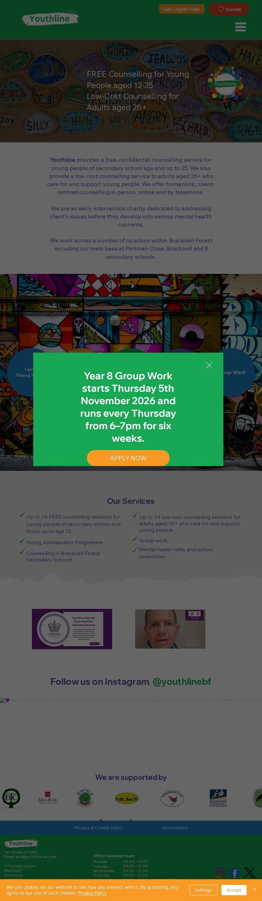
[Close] (254, 890)
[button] (209, 365)
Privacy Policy (92, 893)
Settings (203, 890)
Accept (234, 890)
